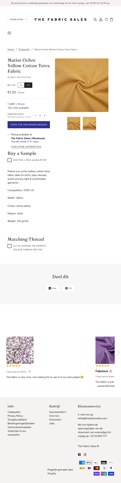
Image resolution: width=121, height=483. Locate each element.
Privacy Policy (15, 415)
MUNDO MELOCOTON (19, 77)
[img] (95, 19)
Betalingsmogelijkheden (21, 423)
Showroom (55, 419)
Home (11, 49)
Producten (24, 49)
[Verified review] (30, 371)
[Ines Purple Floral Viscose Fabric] (20, 350)
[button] (118, 351)
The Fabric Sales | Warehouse (28, 138)
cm (28, 85)
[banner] (60, 19)
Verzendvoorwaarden (19, 427)
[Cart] (112, 19)
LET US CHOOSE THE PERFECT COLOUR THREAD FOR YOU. (29, 248)
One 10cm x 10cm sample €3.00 (29, 160)
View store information (26, 147)
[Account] (101, 19)
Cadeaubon (14, 412)
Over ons (54, 415)
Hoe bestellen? (57, 412)
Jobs (51, 423)
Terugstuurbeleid (17, 419)
